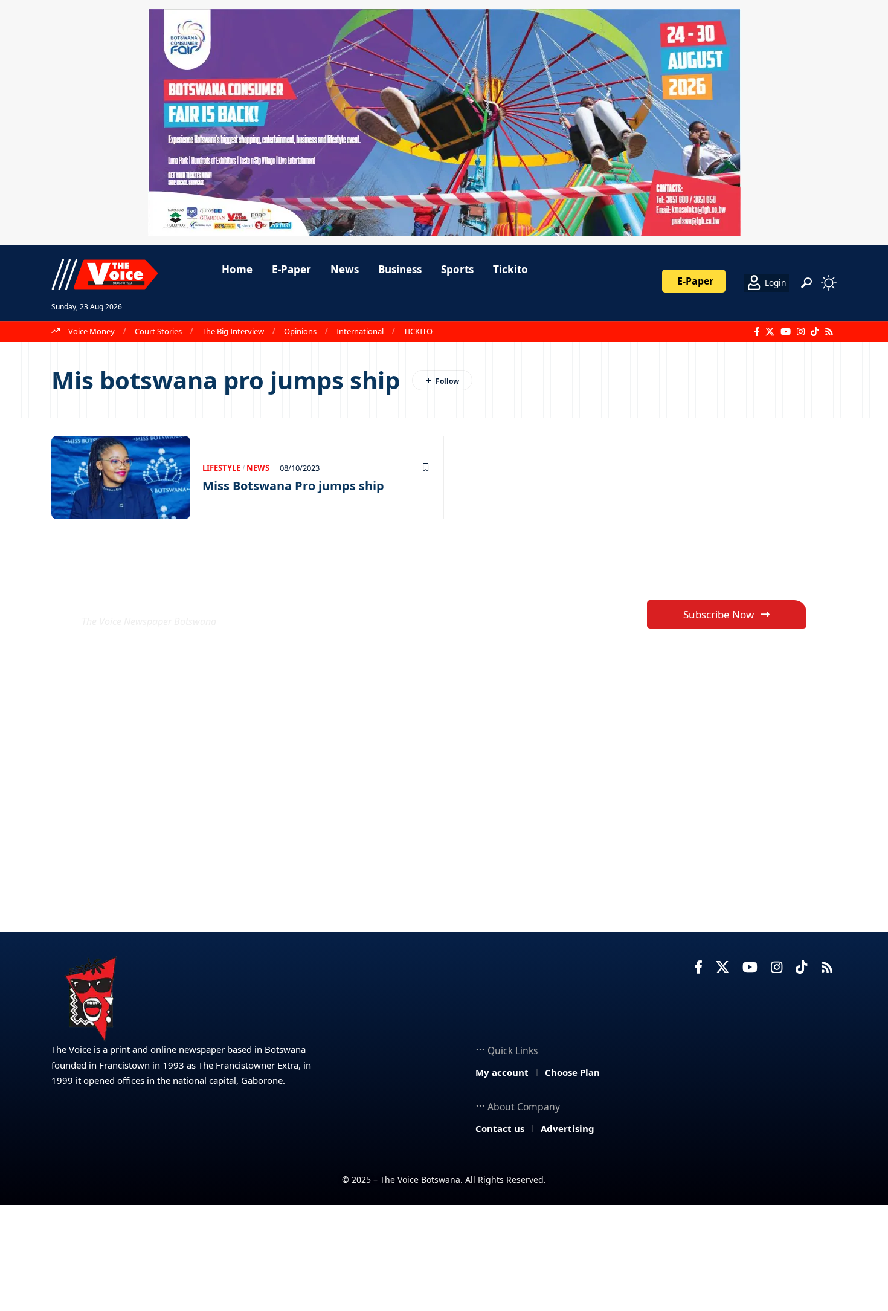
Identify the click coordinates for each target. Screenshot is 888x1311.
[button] (806, 283)
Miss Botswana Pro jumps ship (293, 485)
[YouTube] (785, 332)
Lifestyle (221, 467)
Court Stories (158, 331)
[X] (769, 332)
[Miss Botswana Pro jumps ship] (120, 477)
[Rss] (829, 332)
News (257, 467)
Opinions (300, 331)
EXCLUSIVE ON (171, 592)
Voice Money (91, 331)
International (360, 331)
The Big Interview (233, 331)
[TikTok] (815, 332)
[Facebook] (756, 332)
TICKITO (418, 331)
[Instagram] (801, 332)
